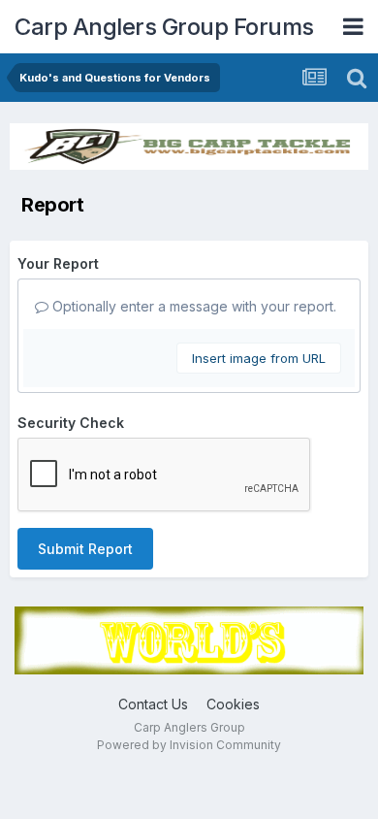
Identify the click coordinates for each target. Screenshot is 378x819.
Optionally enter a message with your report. (192, 306)
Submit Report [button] (85, 549)
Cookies (233, 704)
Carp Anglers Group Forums (164, 27)
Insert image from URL (259, 358)
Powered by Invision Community (189, 744)
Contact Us (153, 704)
